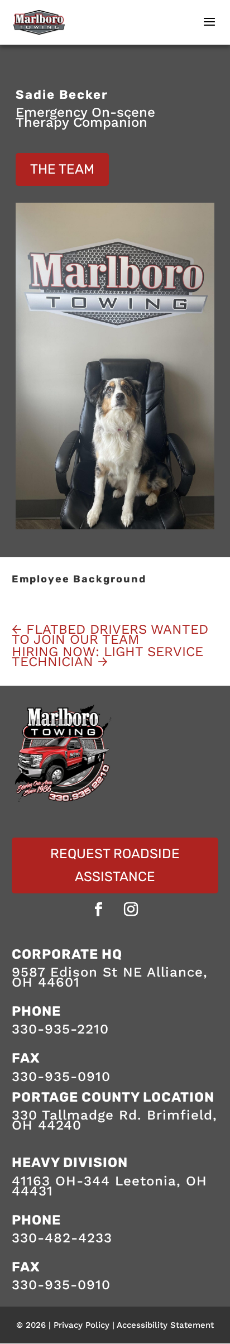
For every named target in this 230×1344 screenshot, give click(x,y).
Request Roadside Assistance (115, 865)
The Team (62, 169)
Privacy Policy (81, 1325)
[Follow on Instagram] (131, 909)
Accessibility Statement (165, 1325)
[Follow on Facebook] (99, 909)
